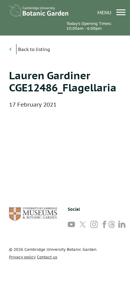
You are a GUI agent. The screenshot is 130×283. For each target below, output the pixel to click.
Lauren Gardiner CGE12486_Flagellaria (62, 81)
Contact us (47, 257)
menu (105, 12)
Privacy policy (22, 257)
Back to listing (34, 49)
